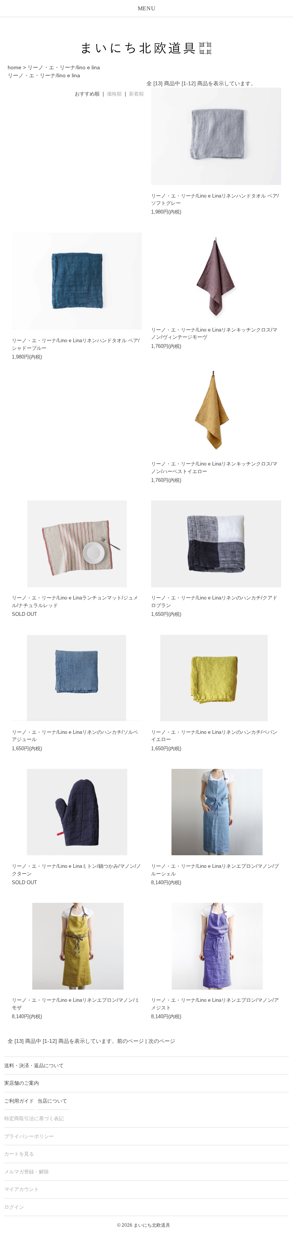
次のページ (161, 1041)
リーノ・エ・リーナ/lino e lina (63, 67)
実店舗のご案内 (21, 1083)
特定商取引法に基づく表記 (34, 1118)
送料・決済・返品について (34, 1065)
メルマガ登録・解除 (26, 1172)
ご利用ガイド (19, 1101)
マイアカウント (21, 1189)
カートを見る (19, 1154)
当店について (52, 1101)
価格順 (114, 94)
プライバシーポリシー (29, 1136)
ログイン (14, 1207)
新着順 (136, 94)
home (14, 67)
